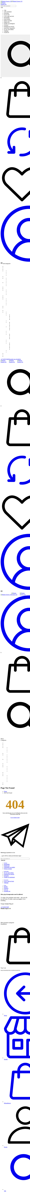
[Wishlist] (15, 184)
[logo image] (13, 362)
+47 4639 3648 (5, 907)
